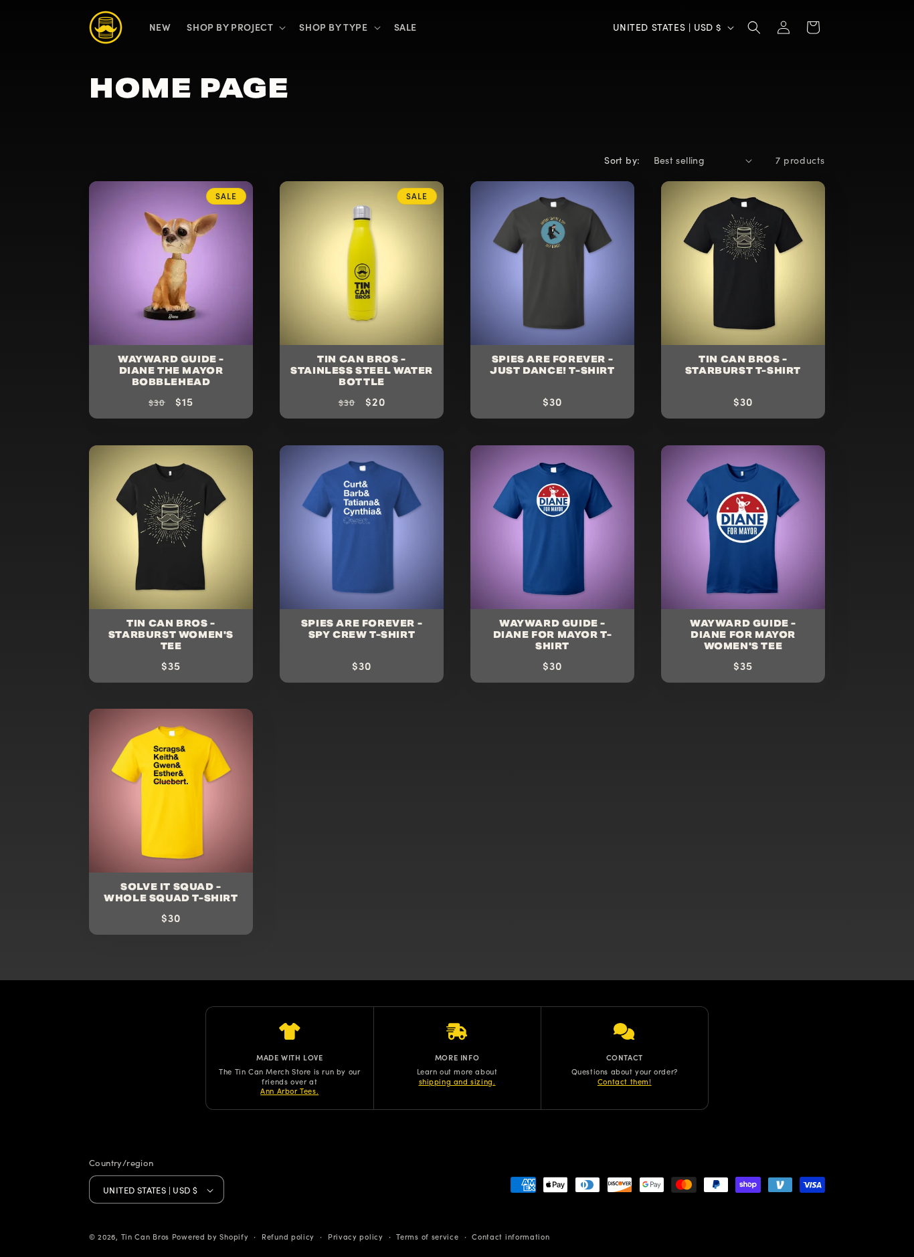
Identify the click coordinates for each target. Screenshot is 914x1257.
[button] (235, 27)
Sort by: (622, 159)
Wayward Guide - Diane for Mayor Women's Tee (743, 635)
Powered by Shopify (210, 1237)
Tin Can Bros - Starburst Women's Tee (171, 635)
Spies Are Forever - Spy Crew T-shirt (361, 629)
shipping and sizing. (457, 1081)
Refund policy (288, 1237)
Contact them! (625, 1081)
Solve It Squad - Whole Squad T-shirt (171, 893)
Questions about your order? (624, 1071)
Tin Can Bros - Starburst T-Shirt (743, 365)
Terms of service (427, 1237)
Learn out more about (457, 1071)
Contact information (510, 1237)
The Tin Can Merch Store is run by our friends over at (289, 1076)
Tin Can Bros (145, 1237)
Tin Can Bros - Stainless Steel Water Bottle (361, 371)
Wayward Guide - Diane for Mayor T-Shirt (552, 635)
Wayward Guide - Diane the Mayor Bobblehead (171, 371)
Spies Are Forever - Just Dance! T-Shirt (552, 365)
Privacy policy (355, 1237)
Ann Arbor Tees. (289, 1090)
